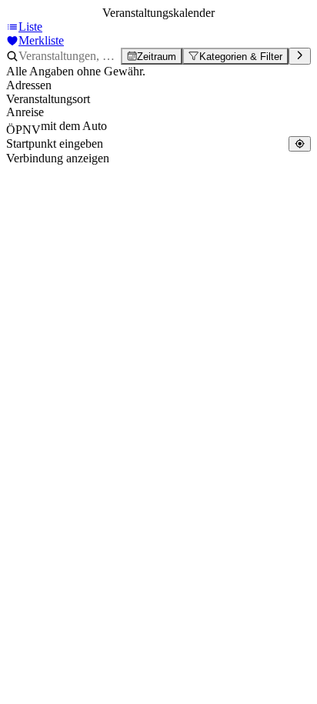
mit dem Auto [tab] (74, 125)
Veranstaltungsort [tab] (48, 98)
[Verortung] (300, 143)
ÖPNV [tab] (23, 129)
